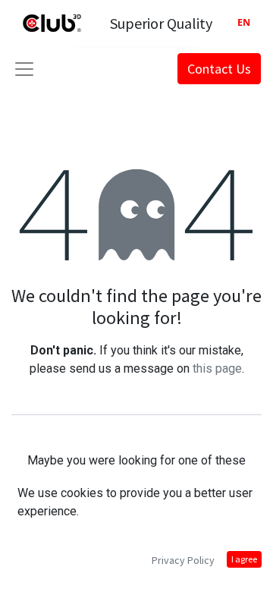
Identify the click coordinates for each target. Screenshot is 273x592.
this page (217, 368)
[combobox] (244, 23)
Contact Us (219, 68)
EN (243, 22)
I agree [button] (244, 559)
